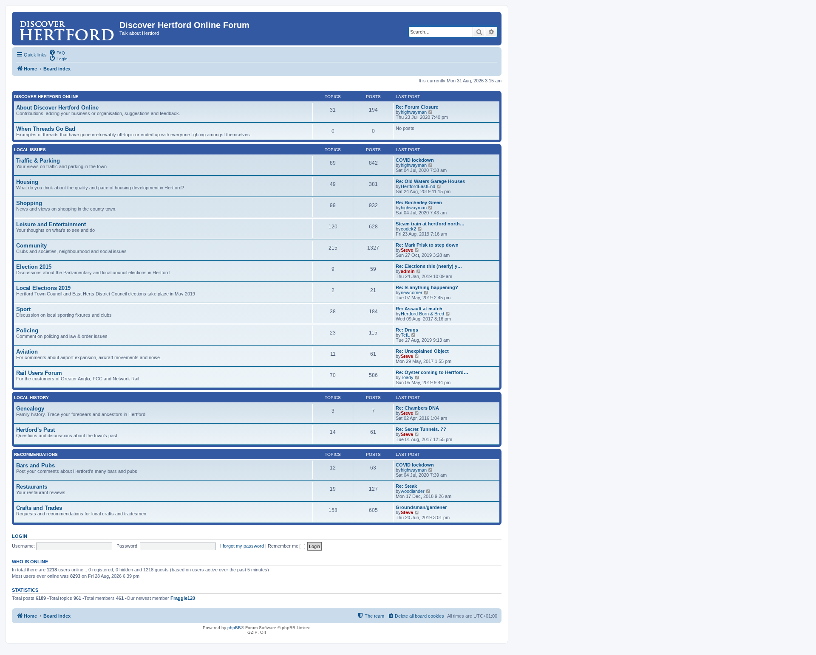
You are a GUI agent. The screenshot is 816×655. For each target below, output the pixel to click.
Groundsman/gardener (421, 507)
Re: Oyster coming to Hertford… (432, 372)
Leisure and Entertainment (51, 224)
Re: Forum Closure (417, 107)
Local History (31, 397)
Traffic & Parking (38, 160)
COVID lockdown (415, 160)
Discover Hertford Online (46, 96)
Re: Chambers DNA (417, 407)
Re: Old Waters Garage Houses (430, 181)
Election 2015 (33, 267)
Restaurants (31, 487)
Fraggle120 (182, 598)
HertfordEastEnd (418, 186)
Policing (27, 330)
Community (31, 245)
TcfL (405, 334)
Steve (407, 250)
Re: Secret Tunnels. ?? (421, 429)
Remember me (284, 545)
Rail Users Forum (39, 373)
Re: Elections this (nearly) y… (429, 266)
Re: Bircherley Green (419, 202)
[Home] (66, 27)
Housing (27, 182)
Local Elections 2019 (43, 288)
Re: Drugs (407, 329)
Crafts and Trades (39, 508)
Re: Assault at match (419, 308)
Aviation (27, 352)
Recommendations (36, 454)
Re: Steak (406, 486)
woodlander (413, 491)
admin (408, 271)
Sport (23, 309)
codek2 (408, 228)
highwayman (414, 112)
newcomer (411, 292)
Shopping (29, 203)
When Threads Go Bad (45, 129)
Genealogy (30, 408)
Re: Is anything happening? (427, 287)
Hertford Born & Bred (422, 313)
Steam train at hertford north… (430, 223)
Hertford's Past (35, 430)
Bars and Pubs (35, 465)
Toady (407, 377)
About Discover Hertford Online (57, 107)
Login (19, 536)
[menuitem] (57, 52)
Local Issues (30, 149)
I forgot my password (242, 545)
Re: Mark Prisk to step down (427, 244)
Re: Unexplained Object (422, 351)
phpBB (234, 627)
